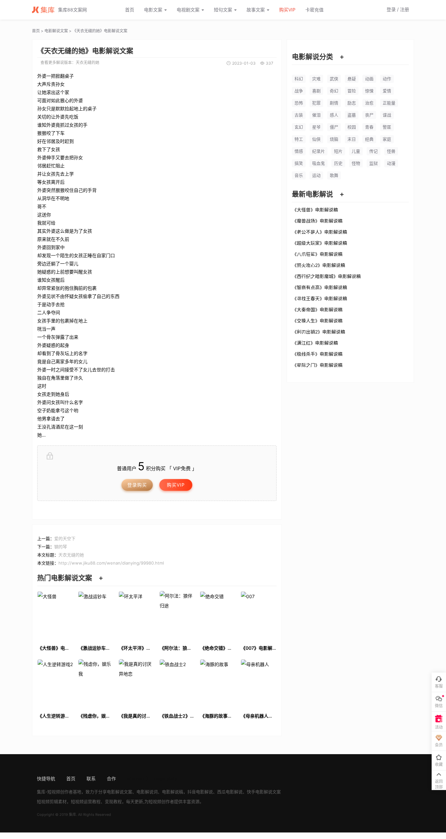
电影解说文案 (56, 30)
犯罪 (316, 102)
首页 (129, 9)
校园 (351, 127)
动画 (369, 78)
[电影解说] (45, 10)
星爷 (316, 127)
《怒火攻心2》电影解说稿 (318, 265)
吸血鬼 (318, 163)
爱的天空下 (64, 538)
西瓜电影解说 (230, 791)
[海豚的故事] (218, 683)
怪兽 (391, 151)
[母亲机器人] (259, 683)
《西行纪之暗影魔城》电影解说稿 (326, 276)
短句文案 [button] (223, 9)
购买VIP (287, 9)
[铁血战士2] (177, 683)
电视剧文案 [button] (189, 9)
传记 (373, 151)
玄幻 (299, 127)
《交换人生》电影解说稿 (317, 320)
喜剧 (316, 90)
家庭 (387, 139)
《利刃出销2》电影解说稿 (318, 331)
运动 (316, 175)
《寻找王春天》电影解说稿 (319, 298)
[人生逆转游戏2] (55, 683)
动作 (387, 78)
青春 (369, 127)
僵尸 (334, 127)
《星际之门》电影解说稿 (317, 365)
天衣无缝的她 (87, 62)
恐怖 (299, 102)
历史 (338, 163)
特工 (299, 139)
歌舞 (334, 175)
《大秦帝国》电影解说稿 (317, 309)
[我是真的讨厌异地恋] (136, 683)
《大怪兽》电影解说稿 (315, 209)
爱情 (387, 90)
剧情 (334, 102)
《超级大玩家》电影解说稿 (319, 243)
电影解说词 (147, 791)
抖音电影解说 (200, 791)
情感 (299, 151)
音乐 (299, 175)
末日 (351, 139)
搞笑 (299, 163)
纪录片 (318, 151)
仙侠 (316, 139)
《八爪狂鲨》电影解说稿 (317, 254)
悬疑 (351, 78)
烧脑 (334, 139)
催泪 (316, 114)
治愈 (369, 102)
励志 (351, 102)
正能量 (389, 102)
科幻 (299, 78)
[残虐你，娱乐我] (96, 683)
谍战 (387, 114)
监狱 (373, 163)
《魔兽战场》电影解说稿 (317, 220)
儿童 (356, 151)
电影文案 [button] (154, 9)
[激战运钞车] (96, 615)
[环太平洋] (136, 615)
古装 (299, 114)
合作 (111, 778)
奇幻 (334, 90)
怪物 (356, 163)
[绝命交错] (218, 615)
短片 (338, 151)
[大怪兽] (55, 615)
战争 (299, 90)
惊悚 (369, 90)
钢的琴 (60, 546)
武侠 (334, 78)
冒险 (351, 90)
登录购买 (137, 485)
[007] (259, 615)
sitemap (135, 778)
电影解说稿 (172, 791)
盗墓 (351, 114)
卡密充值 (314, 9)
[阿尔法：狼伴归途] (177, 615)
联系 (91, 778)
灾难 (316, 78)
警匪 (387, 127)
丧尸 (369, 114)
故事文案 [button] (256, 9)
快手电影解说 (259, 791)
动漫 (391, 163)
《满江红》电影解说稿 (315, 342)
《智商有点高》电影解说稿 (319, 287)
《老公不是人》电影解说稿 (319, 231)
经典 (369, 139)
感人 (334, 114)
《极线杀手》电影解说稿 (317, 353)
